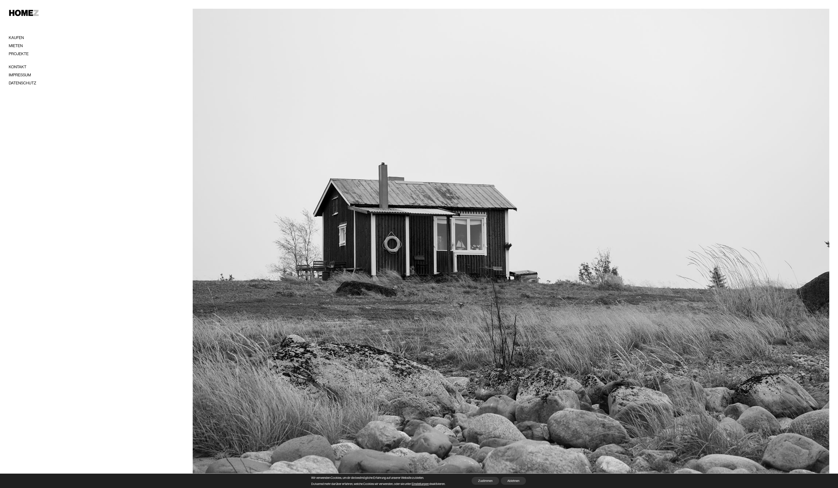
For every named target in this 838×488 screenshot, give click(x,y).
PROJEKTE (19, 54)
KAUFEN (16, 38)
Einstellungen (420, 484)
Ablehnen (513, 481)
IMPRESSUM (20, 75)
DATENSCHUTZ (22, 83)
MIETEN (16, 46)
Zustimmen (485, 481)
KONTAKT (17, 67)
